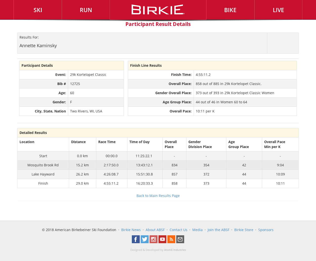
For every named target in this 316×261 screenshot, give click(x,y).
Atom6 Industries (175, 250)
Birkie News (131, 229)
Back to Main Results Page (158, 195)
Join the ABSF (218, 229)
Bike (230, 10)
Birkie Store (243, 229)
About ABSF (155, 229)
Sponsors (266, 229)
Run (86, 10)
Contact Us (178, 229)
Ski (38, 10)
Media (197, 229)
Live (278, 10)
